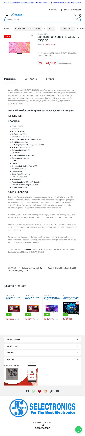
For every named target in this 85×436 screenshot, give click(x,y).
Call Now (54, 10)
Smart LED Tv (10, 295)
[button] (78, 429)
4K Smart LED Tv (67, 28)
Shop (65, 10)
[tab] (9, 80)
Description (9, 79)
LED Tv (51, 28)
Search (77, 19)
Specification (31, 79)
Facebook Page (29, 249)
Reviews (50, 79)
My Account (76, 10)
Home (6, 28)
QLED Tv (65, 295)
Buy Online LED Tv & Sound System (28, 28)
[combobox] (39, 19)
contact (40, 249)
